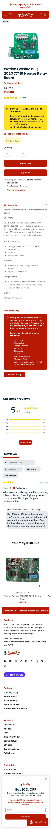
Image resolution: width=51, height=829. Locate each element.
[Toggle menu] (6, 15)
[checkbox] (10, 475)
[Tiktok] (21, 661)
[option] (25, 45)
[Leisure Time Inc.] (25, 15)
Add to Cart (25, 163)
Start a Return (10, 741)
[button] (25, 420)
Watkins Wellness (15, 83)
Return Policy (10, 696)
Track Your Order (12, 737)
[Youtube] (10, 661)
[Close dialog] (46, 779)
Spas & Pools (10, 769)
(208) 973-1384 (20, 124)
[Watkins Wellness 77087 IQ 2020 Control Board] (22, 569)
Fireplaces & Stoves (13, 773)
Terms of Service (12, 704)
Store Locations (11, 749)
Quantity (8, 147)
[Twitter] (31, 661)
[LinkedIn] (37, 661)
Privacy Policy (10, 700)
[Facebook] (5, 661)
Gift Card (8, 745)
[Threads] (5, 665)
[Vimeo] (42, 661)
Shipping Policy (11, 692)
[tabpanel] (25, 495)
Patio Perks (9, 753)
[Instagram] (15, 661)
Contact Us (9, 724)
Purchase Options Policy (15, 708)
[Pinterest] (26, 661)
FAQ (6, 733)
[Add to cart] (39, 585)
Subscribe (25, 817)
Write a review (25, 442)
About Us (8, 729)
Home (5, 21)
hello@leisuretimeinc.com (28, 127)
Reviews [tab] (11, 454)
